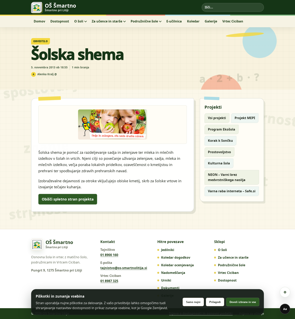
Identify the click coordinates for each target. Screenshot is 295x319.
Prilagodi (215, 302)
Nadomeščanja (173, 272)
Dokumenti (170, 288)
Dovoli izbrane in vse (243, 302)
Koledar (193, 21)
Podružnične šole (144, 21)
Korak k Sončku (220, 140)
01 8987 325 (109, 281)
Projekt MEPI (245, 118)
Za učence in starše (107, 21)
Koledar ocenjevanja (177, 265)
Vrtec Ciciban (232, 21)
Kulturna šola (219, 163)
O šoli (78, 21)
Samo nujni (193, 302)
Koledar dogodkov (175, 257)
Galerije (211, 21)
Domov (39, 21)
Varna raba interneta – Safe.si (231, 191)
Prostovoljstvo (219, 152)
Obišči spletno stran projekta (68, 199)
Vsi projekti (217, 118)
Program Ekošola (221, 129)
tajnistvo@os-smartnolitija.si (123, 268)
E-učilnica (174, 21)
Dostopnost (59, 21)
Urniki (166, 280)
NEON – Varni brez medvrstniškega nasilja (226, 177)
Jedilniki (167, 250)
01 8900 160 (109, 255)
